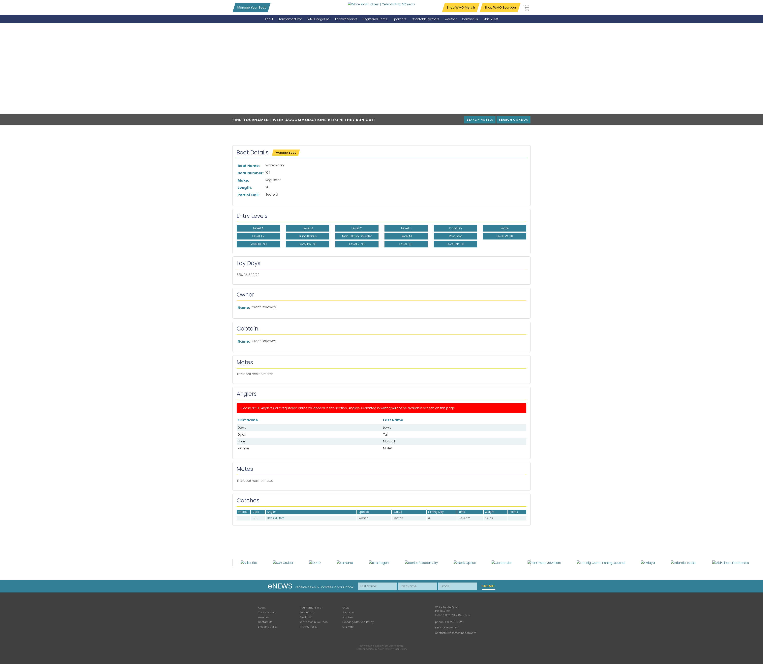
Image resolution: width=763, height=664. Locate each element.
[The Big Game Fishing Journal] (601, 562)
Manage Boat (286, 152)
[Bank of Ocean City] (421, 562)
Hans (241, 441)
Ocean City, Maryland (394, 649)
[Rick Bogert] (379, 562)
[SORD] (315, 562)
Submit (488, 586)
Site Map (348, 627)
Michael (244, 448)
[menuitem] (269, 19)
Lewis (387, 427)
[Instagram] (407, 610)
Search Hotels (480, 120)
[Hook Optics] (465, 562)
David (242, 427)
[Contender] (502, 562)
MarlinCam (307, 612)
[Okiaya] (648, 562)
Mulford (389, 441)
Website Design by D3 (369, 649)
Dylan (242, 434)
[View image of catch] (239, 518)
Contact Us (265, 622)
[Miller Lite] (249, 562)
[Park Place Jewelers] (544, 562)
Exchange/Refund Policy (358, 622)
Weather (263, 617)
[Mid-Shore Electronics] (730, 562)
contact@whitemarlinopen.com (455, 633)
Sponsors (348, 612)
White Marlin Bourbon (314, 622)
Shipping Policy (267, 627)
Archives (347, 617)
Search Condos (513, 120)
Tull (385, 434)
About (261, 608)
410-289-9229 (454, 622)
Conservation (266, 612)
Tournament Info (310, 608)
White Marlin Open (392, 646)
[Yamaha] (345, 562)
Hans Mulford (276, 518)
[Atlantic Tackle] (683, 562)
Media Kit (306, 617)
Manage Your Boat (251, 7)
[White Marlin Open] (381, 4)
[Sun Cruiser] (283, 562)
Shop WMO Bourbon (500, 7)
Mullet (387, 448)
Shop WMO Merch (461, 7)
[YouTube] (418, 610)
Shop (345, 608)
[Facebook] (395, 610)
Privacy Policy (308, 627)
